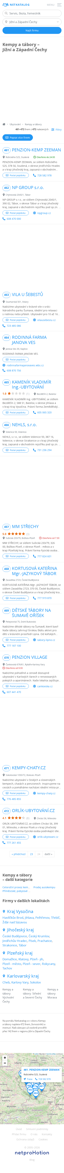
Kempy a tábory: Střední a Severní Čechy (32, 993)
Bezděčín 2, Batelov (46, 393)
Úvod (19, 1129)
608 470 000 (14, 218)
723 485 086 (14, 325)
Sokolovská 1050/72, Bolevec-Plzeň (23, 775)
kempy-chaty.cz (46, 793)
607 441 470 (14, 692)
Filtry (59, 129)
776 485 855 (14, 799)
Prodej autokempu (44, 887)
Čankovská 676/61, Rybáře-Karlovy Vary (25, 664)
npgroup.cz (44, 213)
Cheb (6, 982)
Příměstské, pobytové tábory (19, 891)
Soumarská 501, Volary (17, 301)
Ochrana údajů (25, 1139)
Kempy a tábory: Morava (52, 993)
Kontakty (47, 1134)
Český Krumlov (39, 936)
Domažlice (9, 959)
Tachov (7, 968)
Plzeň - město (11, 964)
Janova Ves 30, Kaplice (17, 348)
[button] (41, 1087)
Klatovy (23, 959)
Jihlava (29, 918)
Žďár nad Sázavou (14, 922)
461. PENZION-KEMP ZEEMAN (41, 1069)
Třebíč (55, 918)
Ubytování (15, 124)
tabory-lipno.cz (46, 640)
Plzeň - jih (36, 959)
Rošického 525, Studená (17, 157)
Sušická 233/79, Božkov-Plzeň (20, 538)
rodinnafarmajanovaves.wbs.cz (25, 365)
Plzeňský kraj (20, 953)
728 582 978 (44, 175)
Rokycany (48, 964)
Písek (32, 941)
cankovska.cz (45, 686)
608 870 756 (14, 370)
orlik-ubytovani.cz (47, 836)
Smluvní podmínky (37, 1129)
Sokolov (35, 982)
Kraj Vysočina (20, 911)
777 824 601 (44, 556)
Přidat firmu (19, 1134)
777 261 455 (14, 842)
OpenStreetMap (51, 1054)
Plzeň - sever (31, 964)
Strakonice (9, 945)
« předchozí (19, 854)
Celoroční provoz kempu (16, 887)
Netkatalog (20, 5)
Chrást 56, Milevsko (46, 818)
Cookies (43, 1139)
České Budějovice (14, 936)
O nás (34, 1134)
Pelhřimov (42, 918)
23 (31, 854)
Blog (32, 1159)
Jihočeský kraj (20, 929)
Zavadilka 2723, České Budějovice (22, 579)
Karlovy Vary (19, 982)
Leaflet (36, 1054)
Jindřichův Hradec (14, 941)
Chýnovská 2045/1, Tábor (18, 194)
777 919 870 (44, 598)
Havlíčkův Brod (12, 918)
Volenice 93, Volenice (16, 431)
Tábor (22, 945)
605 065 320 (44, 412)
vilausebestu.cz (46, 320)
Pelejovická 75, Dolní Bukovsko (21, 621)
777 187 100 (14, 645)
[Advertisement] (32, 89)
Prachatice (45, 941)
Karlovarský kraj (23, 976)
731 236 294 (44, 450)
